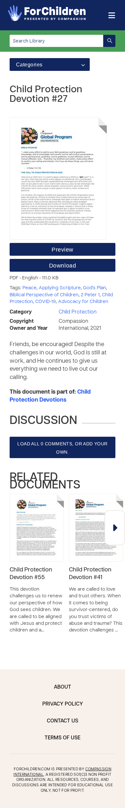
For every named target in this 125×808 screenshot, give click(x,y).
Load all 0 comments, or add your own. (62, 448)
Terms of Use (62, 738)
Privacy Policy (62, 704)
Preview (62, 249)
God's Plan (94, 288)
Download (62, 265)
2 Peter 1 (90, 295)
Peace (29, 288)
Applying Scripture (60, 288)
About (62, 687)
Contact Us (62, 721)
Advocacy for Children (83, 301)
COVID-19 (45, 301)
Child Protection (77, 312)
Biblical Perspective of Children (44, 295)
